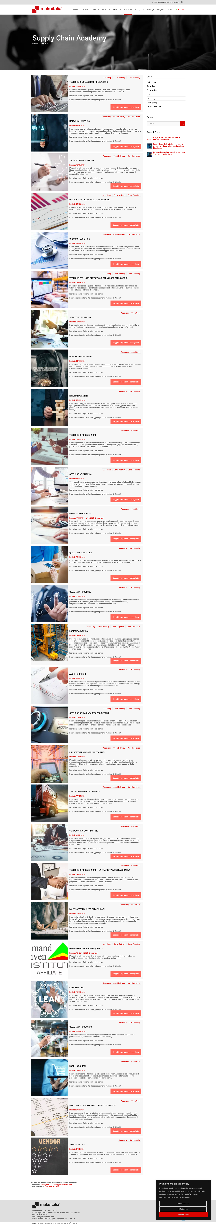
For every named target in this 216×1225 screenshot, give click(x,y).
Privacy (34, 1223)
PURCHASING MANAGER (80, 356)
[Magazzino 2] (49, 642)
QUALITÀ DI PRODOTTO (80, 1027)
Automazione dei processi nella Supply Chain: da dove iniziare (169, 153)
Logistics (152, 94)
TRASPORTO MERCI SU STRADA (84, 791)
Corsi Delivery (152, 90)
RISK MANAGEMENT (78, 396)
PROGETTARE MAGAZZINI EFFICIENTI (86, 752)
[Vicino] (208, 1181)
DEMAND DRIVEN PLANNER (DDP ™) (85, 948)
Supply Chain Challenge (144, 9)
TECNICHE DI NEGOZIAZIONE (82, 435)
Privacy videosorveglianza (46, 1223)
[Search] (182, 123)
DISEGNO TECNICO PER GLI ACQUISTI (86, 909)
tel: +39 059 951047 (40, 1215)
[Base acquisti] (49, 1077)
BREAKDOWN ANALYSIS (80, 513)
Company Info (66, 1223)
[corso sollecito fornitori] (49, 93)
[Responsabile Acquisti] (49, 368)
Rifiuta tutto (183, 1209)
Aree (104, 9)
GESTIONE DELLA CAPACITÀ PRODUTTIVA (89, 713)
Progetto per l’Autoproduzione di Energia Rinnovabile (166, 138)
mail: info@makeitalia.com (43, 1217)
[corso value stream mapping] (49, 172)
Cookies (58, 1223)
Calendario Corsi (154, 107)
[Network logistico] (49, 133)
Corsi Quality (152, 103)
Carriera (170, 9)
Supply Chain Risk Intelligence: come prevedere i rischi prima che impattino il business (168, 146)
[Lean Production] (49, 999)
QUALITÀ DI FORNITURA (80, 553)
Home (75, 9)
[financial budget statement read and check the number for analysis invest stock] (49, 1117)
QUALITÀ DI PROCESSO (80, 592)
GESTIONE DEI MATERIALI (81, 474)
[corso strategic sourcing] (49, 329)
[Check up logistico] (49, 250)
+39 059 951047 (52, 1187)
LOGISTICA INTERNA (78, 631)
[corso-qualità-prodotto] (49, 1038)
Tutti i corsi (151, 82)
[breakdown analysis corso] (49, 525)
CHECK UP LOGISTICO (79, 239)
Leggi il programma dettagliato (126, 107)
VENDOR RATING (77, 1144)
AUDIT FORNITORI (77, 674)
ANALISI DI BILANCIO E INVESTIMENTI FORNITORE (92, 1105)
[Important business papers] (49, 211)
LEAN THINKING (76, 988)
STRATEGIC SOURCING (80, 317)
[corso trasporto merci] (49, 803)
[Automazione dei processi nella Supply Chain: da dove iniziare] (149, 154)
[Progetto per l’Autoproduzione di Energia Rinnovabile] (149, 139)
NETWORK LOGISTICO (79, 121)
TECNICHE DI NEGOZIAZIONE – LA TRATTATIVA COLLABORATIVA (99, 870)
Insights (160, 9)
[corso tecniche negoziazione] (49, 881)
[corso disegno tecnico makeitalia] (49, 921)
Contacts (75, 1223)
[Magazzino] (49, 764)
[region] (183, 1200)
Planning (151, 98)
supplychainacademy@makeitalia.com (56, 1185)
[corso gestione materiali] (49, 486)
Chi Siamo (86, 9)
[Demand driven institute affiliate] (49, 960)
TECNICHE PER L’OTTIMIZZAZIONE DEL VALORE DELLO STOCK (98, 278)
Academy (128, 9)
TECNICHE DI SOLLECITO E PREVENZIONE (88, 82)
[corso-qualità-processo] (49, 603)
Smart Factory (115, 9)
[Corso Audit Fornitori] (49, 685)
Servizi (96, 9)
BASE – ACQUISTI (77, 1066)
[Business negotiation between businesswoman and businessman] (49, 446)
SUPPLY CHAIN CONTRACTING (83, 831)
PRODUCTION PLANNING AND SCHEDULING (89, 200)
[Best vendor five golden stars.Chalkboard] (49, 1156)
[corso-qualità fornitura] (49, 564)
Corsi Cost (151, 86)
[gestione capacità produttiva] (49, 724)
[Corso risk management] (49, 407)
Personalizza (183, 1204)
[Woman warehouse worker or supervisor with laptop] (49, 289)
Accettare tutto (184, 1215)
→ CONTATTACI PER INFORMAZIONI (165, 2)
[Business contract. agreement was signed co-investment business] (49, 842)
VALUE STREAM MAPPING (81, 160)
